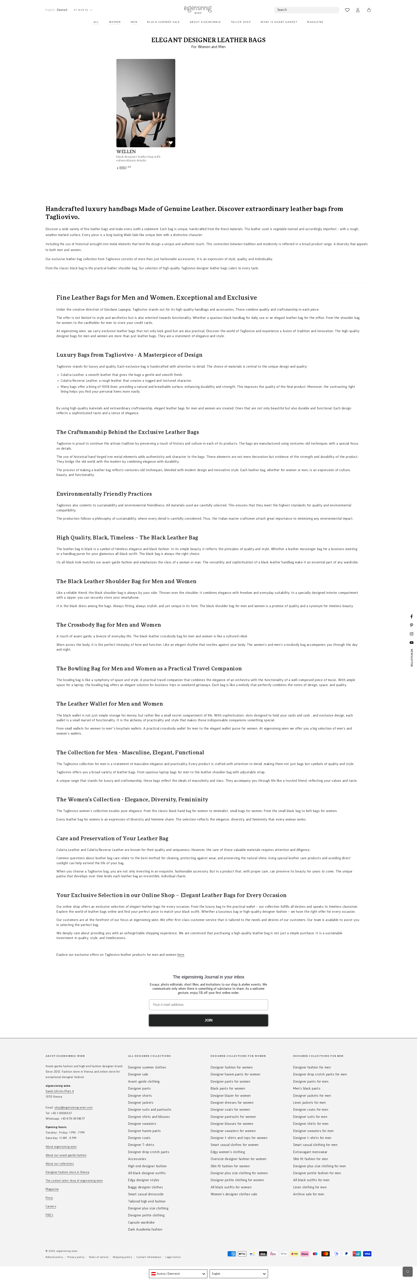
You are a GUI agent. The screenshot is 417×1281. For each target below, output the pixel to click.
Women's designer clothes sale (234, 1194)
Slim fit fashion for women (230, 1166)
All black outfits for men (311, 1180)
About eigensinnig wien (61, 1146)
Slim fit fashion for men (310, 1159)
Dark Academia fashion (145, 1229)
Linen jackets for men (309, 1102)
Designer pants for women (230, 1081)
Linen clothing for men (310, 1187)
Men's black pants (306, 1088)
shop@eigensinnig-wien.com (74, 1107)
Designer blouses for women (232, 1123)
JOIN (209, 1020)
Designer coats (139, 1138)
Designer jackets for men (312, 1095)
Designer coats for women (230, 1109)
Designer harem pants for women (235, 1074)
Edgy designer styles (143, 1180)
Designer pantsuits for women (233, 1117)
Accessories (137, 1159)
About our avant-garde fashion (66, 1155)
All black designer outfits (147, 1173)
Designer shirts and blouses (149, 1117)
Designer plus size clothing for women (239, 1173)
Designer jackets (141, 1102)
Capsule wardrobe (141, 1222)
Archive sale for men (308, 1194)
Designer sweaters (142, 1123)
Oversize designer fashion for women (238, 1159)
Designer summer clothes (147, 1067)
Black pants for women (228, 1088)
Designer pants (139, 1088)
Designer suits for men (310, 1117)
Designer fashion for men (312, 1067)
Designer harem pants (144, 1131)
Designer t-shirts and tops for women (239, 1138)
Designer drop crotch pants (148, 1152)
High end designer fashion (147, 1166)
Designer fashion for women (232, 1067)
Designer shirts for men (311, 1123)
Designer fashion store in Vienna (67, 1172)
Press (49, 1197)
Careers (51, 1206)
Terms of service (99, 1257)
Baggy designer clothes (145, 1187)
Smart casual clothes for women (235, 1145)
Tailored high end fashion (147, 1201)
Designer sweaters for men (313, 1131)
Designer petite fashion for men (317, 1173)
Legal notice (172, 1257)
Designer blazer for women (231, 1095)
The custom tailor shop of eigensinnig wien (74, 1180)
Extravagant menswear (310, 1152)
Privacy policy (75, 1257)
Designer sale (138, 1074)
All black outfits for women (231, 1187)
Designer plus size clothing (148, 1208)
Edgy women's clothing (228, 1152)
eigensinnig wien (67, 1251)
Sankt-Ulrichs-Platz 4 (60, 1091)
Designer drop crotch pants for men (320, 1074)
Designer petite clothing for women (237, 1180)
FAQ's (49, 1214)
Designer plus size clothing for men (319, 1166)
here (180, 954)
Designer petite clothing (146, 1215)
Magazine (52, 1189)
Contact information (148, 1257)
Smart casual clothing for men (315, 1145)
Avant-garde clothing (144, 1081)
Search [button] (282, 10)
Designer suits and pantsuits (149, 1109)
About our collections (60, 1163)
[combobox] (178, 1273)
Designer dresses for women (232, 1102)
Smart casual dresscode (146, 1194)
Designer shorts (140, 1095)
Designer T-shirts (141, 1145)
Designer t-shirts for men (312, 1138)
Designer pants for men (310, 1081)
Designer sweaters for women (233, 1131)
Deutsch (62, 9)
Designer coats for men (310, 1109)
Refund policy (54, 1257)
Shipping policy (122, 1257)
